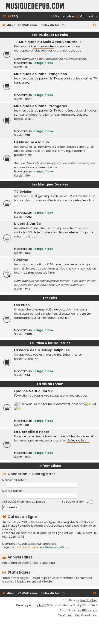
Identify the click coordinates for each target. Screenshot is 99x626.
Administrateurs (27, 547)
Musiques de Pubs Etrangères (40, 106)
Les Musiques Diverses (50, 184)
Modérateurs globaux (54, 547)
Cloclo (47, 581)
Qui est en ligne (22, 516)
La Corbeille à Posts (31, 432)
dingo (38, 63)
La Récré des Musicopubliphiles (42, 350)
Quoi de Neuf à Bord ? (33, 391)
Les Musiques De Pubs (50, 35)
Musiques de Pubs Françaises (40, 74)
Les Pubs (50, 298)
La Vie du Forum (50, 384)
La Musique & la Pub (31, 142)
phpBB (42, 605)
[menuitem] (13, 17)
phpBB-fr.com (87, 610)
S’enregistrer (43, 473)
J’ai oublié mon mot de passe (23, 502)
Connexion (17, 473)
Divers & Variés (27, 223)
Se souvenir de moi (76, 502)
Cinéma (21, 260)
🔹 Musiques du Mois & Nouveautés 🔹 (48, 42)
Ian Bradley (88, 600)
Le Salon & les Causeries (50, 343)
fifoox (49, 63)
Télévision (23, 191)
